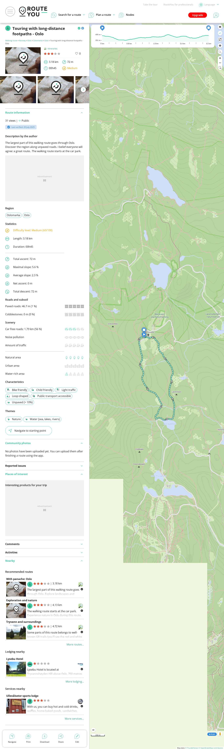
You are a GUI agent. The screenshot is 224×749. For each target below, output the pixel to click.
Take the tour (150, 4)
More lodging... (75, 681)
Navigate (12, 741)
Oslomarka (38, 40)
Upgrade (197, 15)
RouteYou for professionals (178, 4)
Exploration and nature (21, 600)
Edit (77, 741)
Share (61, 741)
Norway (22, 40)
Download (44, 741)
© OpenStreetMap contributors (211, 748)
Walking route (11, 40)
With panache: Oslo (19, 579)
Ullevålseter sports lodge (22, 696)
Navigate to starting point (30, 430)
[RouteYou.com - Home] (33, 11)
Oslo (29, 40)
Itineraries (52, 48)
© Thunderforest (191, 748)
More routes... (75, 644)
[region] (156, 386)
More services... (74, 718)
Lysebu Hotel (14, 659)
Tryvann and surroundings (23, 622)
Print (28, 741)
